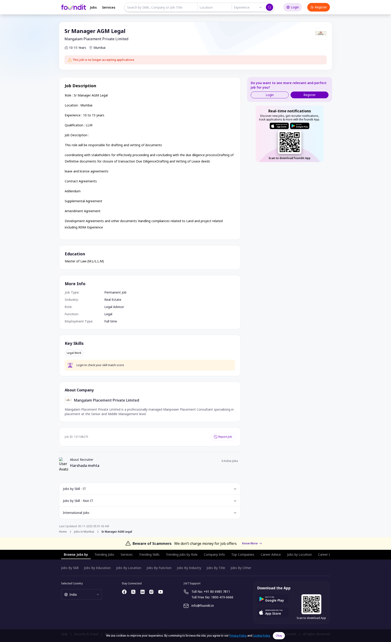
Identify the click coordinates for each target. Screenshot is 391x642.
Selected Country (72, 583)
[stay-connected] (124, 592)
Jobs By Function (159, 568)
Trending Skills (149, 554)
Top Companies (242, 554)
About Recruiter (81, 459)
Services (108, 7)
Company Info (214, 554)
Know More (250, 543)
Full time (110, 321)
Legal (108, 314)
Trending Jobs (104, 554)
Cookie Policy (261, 635)
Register (321, 7)
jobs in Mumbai (84, 532)
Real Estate (112, 299)
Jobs (93, 7)
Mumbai (99, 47)
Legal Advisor (114, 307)
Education (75, 253)
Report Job (225, 437)
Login (295, 7)
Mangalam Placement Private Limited (96, 38)
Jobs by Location (299, 554)
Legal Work (74, 353)
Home (63, 532)
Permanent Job (115, 292)
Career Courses (329, 554)
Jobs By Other (241, 568)
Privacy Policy (238, 635)
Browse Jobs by (76, 554)
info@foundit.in (202, 605)
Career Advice (271, 554)
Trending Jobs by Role (182, 554)
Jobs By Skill (70, 568)
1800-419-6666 (222, 597)
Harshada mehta (84, 465)
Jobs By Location (128, 568)
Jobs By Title (216, 568)
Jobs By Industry (189, 568)
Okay (279, 635)
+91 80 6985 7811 (217, 591)
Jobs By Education (97, 568)
